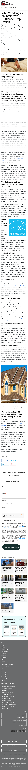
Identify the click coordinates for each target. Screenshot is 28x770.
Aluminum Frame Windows (8, 696)
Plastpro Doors (5, 708)
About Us (4, 655)
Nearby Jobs (4, 657)
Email (4, 493)
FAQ (3, 668)
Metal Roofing (6, 611)
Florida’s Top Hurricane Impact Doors (7, 584)
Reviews (3, 647)
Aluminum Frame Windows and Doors (7, 597)
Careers (3, 661)
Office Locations (5, 680)
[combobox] (3, 503)
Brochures (4, 653)
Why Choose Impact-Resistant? (9, 704)
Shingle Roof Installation (7, 688)
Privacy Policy (21, 526)
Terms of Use (6, 527)
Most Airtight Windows (6, 700)
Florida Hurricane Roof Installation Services (7, 569)
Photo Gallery (5, 649)
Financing (4, 670)
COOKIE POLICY (17, 766)
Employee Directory (6, 678)
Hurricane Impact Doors (7, 694)
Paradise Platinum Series (7, 692)
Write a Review (5, 676)
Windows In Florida (6, 698)
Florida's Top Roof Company (8, 706)
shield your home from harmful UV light (14, 285)
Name (4, 486)
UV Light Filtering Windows (8, 702)
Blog (3, 659)
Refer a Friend (5, 674)
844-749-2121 (22, 714)
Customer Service (6, 666)
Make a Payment (5, 672)
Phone (4, 500)
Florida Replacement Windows (8, 686)
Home (3, 645)
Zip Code (5, 507)
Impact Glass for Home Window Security (19, 584)
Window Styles (5, 651)
